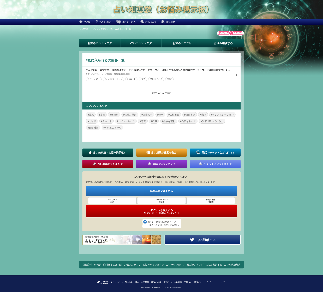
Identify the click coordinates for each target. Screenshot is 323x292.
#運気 (142, 79)
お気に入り (150, 22)
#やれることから (112, 127)
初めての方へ (105, 22)
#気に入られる (156, 79)
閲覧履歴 (170, 22)
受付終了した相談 (112, 264)
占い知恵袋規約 (232, 264)
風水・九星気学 (142, 282)
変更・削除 (210, 200)
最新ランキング (195, 264)
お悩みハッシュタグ (100, 43)
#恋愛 (169, 79)
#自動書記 (189, 114)
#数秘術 (114, 114)
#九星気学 (146, 114)
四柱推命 (129, 282)
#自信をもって (188, 121)
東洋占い (188, 282)
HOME (87, 22)
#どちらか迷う (94, 79)
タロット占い (116, 282)
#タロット (131, 79)
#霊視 (102, 114)
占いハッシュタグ (141, 43)
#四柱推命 (173, 114)
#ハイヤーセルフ (126, 121)
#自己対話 (93, 127)
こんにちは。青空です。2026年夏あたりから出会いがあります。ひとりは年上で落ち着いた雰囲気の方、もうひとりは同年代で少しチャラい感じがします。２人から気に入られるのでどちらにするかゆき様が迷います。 (159, 70)
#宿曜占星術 (129, 114)
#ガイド (92, 121)
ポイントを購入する (161, 211)
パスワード (112, 200)
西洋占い (198, 282)
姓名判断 (178, 282)
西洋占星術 (156, 282)
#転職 (154, 121)
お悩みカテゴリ (182, 43)
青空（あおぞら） (93, 74)
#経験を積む (168, 121)
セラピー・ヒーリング (215, 282)
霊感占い (168, 282)
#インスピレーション (113, 79)
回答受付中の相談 (91, 264)
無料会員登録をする (161, 191)
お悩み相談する (223, 43)
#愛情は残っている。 (212, 121)
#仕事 (160, 114)
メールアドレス (161, 200)
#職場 (203, 114)
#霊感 (91, 114)
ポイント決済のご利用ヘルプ (164, 223)
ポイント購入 (129, 22)
